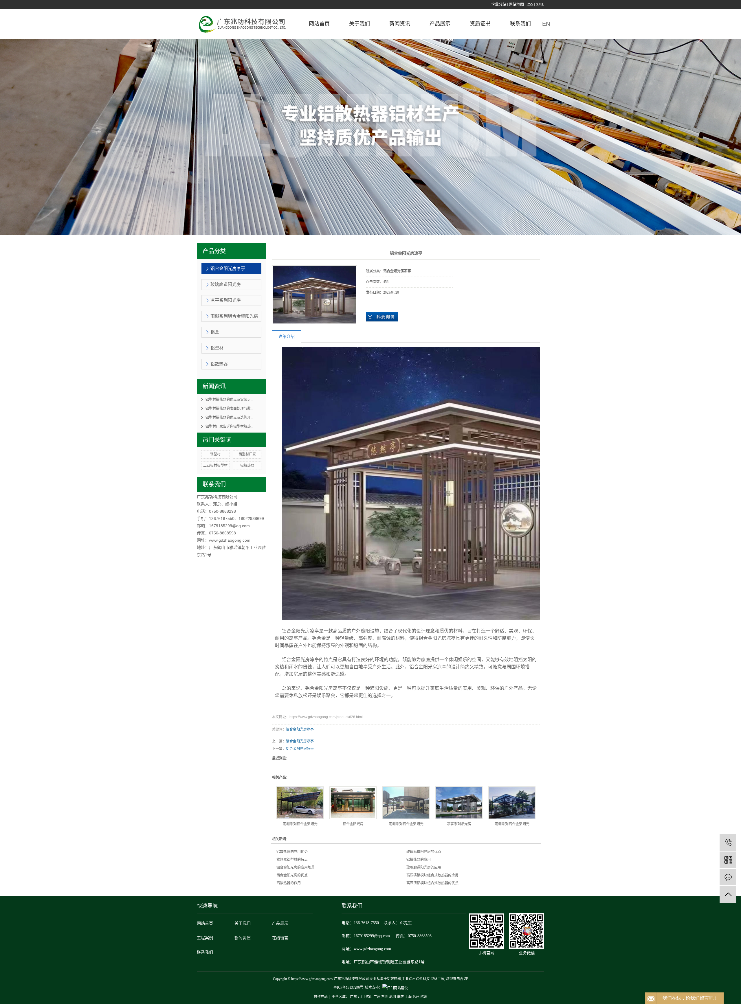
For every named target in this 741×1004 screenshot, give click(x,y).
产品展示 (440, 24)
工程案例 (205, 938)
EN (546, 24)
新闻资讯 (399, 24)
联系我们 (520, 24)
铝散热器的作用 (288, 883)
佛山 (369, 997)
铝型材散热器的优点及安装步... (229, 400)
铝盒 (214, 332)
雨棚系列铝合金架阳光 (300, 824)
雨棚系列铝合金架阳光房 (234, 316)
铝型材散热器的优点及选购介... (229, 417)
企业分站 (498, 4)
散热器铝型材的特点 (292, 860)
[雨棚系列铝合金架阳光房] (300, 802)
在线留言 (280, 938)
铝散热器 (219, 364)
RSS (530, 4)
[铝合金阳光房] (353, 802)
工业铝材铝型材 (215, 466)
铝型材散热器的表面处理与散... (229, 409)
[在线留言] (728, 877)
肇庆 (400, 997)
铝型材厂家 (247, 454)
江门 (361, 997)
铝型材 (216, 348)
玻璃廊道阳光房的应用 (423, 867)
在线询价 (382, 316)
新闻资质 (242, 938)
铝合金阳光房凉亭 (227, 268)
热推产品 (321, 997)
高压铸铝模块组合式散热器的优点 (432, 883)
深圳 (392, 997)
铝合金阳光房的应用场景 (295, 867)
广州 (376, 997)
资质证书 (480, 24)
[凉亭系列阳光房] (459, 802)
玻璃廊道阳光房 (225, 284)
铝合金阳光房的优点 (292, 875)
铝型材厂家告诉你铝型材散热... (229, 426)
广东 (353, 997)
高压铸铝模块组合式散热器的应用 (432, 875)
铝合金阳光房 (353, 824)
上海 (408, 997)
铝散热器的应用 (418, 860)
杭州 (423, 997)
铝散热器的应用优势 (292, 852)
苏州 (415, 997)
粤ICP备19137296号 (348, 987)
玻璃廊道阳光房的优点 (423, 852)
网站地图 (516, 4)
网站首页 (319, 24)
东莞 (384, 997)
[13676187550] (728, 842)
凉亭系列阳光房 (225, 300)
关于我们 (359, 24)
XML (540, 4)
